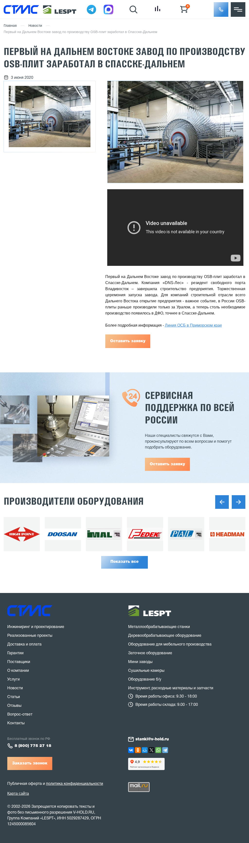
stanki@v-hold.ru (152, 739)
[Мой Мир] (145, 750)
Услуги (13, 679)
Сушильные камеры (146, 671)
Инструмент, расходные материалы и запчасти (170, 688)
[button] (221, 9)
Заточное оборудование (150, 653)
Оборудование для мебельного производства (170, 644)
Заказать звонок (29, 763)
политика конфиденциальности (74, 784)
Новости (35, 25)
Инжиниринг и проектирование (35, 627)
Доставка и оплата (24, 644)
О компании (18, 671)
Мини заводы (140, 662)
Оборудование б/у (144, 679)
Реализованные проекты (29, 635)
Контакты (16, 723)
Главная (10, 25)
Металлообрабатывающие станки (159, 627)
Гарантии (15, 653)
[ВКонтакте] (131, 750)
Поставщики (18, 662)
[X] (151, 750)
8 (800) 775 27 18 (33, 746)
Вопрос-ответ (19, 714)
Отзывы (14, 706)
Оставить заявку (127, 341)
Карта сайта (18, 793)
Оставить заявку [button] (167, 464)
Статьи (13, 697)
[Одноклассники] (138, 750)
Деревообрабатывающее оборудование (164, 635)
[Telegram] (165, 750)
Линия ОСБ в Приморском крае (193, 325)
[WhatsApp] (158, 750)
